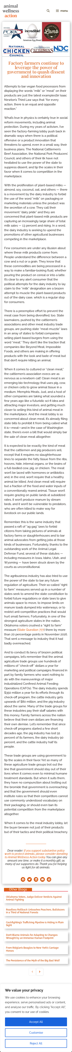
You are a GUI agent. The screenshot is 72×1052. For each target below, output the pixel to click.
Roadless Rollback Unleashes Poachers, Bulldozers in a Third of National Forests (35, 911)
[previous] (32, 972)
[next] (39, 972)
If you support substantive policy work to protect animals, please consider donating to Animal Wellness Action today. (36, 854)
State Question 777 (31, 630)
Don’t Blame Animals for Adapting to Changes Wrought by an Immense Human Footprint (32, 936)
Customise (36, 1032)
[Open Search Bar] (48, 11)
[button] (23, 879)
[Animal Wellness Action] (11, 11)
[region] (36, 1018)
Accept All (36, 1021)
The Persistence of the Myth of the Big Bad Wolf (33, 960)
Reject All (36, 1043)
